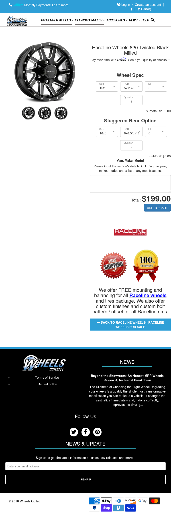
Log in (126, 4)
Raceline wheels (148, 295)
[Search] (152, 21)
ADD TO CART (157, 208)
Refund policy (47, 384)
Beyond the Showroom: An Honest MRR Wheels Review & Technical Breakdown (127, 377)
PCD (126, 83)
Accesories (116, 20)
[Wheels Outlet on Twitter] (74, 432)
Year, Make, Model (130, 160)
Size (101, 83)
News (134, 20)
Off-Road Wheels (89, 20)
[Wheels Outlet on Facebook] (131, 9)
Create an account (148, 4)
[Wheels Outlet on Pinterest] (97, 432)
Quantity (128, 97)
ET (149, 83)
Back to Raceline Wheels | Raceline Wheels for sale (132, 324)
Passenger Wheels (56, 20)
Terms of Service (47, 377)
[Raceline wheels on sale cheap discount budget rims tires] (130, 231)
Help (145, 20)
